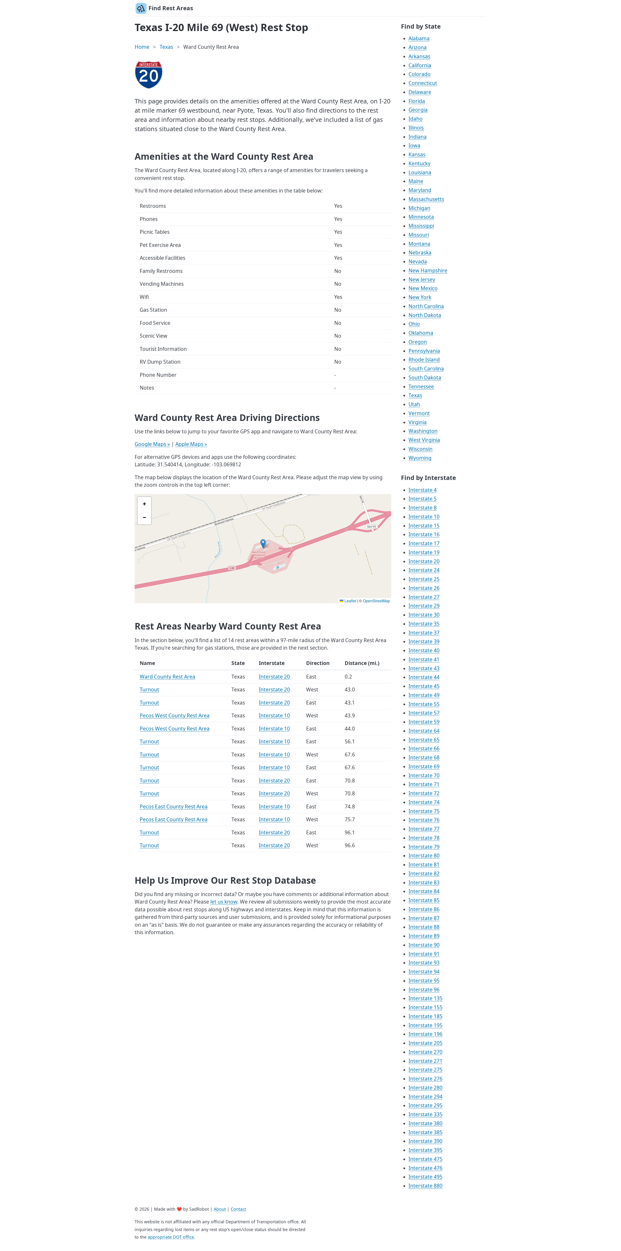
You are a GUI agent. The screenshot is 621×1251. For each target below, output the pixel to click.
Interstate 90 (424, 944)
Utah (414, 404)
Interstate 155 (425, 1007)
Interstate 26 (424, 588)
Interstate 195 (425, 1025)
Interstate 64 (424, 730)
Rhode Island (424, 359)
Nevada (418, 261)
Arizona (418, 47)
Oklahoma (421, 332)
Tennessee (421, 386)
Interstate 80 (424, 855)
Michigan (419, 208)
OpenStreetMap (376, 600)
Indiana (418, 136)
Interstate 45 (424, 686)
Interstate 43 (424, 668)
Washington (423, 431)
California (420, 65)
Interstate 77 (424, 828)
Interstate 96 (424, 989)
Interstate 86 (424, 909)
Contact (238, 1209)
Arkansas (419, 56)
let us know (223, 901)
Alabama (419, 38)
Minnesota (421, 216)
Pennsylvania (424, 350)
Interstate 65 (424, 739)
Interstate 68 (424, 757)
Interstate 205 (425, 1043)
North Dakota (425, 315)
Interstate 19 (424, 552)
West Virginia (424, 440)
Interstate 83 (424, 882)
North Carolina (426, 306)
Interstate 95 (424, 980)
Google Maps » (152, 444)
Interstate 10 (274, 715)
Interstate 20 (274, 676)
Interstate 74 (424, 802)
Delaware (420, 92)
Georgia (418, 109)
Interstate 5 (423, 498)
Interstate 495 (425, 1176)
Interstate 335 (425, 1114)
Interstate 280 (425, 1087)
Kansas (417, 154)
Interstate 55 (424, 704)
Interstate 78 (424, 837)
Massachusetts (426, 199)
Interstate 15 (424, 525)
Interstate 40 (424, 650)
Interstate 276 (425, 1078)
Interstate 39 (424, 641)
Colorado (420, 74)
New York (420, 297)
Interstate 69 (424, 766)
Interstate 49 (424, 695)
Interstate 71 (424, 784)
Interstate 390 (425, 1141)
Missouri (419, 234)
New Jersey (422, 279)
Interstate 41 (424, 659)
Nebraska (420, 252)
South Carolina (426, 368)
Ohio (414, 323)
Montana (419, 243)
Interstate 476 (425, 1168)
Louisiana (420, 172)
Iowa (414, 145)
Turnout (149, 689)
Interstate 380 (425, 1123)
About (220, 1209)
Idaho (416, 118)
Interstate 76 (424, 819)
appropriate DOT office (171, 1237)
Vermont (419, 413)
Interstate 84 (424, 891)
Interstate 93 (424, 962)
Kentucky (420, 163)
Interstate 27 (424, 597)
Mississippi (421, 225)
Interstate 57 (424, 712)
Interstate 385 (425, 1132)
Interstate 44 (424, 677)
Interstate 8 (423, 507)
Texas (166, 46)
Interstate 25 (424, 579)
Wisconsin (421, 448)
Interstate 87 (424, 918)
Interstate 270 (425, 1052)
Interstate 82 (424, 873)
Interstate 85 (424, 900)
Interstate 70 (424, 775)
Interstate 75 (424, 811)
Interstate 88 (424, 927)
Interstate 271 (425, 1061)
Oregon (418, 341)
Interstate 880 (425, 1185)
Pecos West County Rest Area (175, 715)
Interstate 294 (425, 1096)
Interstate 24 (424, 570)
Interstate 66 (424, 748)
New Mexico (423, 288)
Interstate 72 (424, 793)
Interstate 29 (424, 605)
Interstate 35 (424, 623)
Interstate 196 (425, 1034)
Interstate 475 (425, 1159)
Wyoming (420, 457)
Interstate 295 (425, 1105)
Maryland (420, 190)
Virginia (418, 422)
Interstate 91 (424, 953)
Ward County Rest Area (167, 676)
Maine (416, 181)
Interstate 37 (424, 632)
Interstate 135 (425, 998)
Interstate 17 (424, 543)
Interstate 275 (425, 1069)
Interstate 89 (424, 935)
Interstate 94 (424, 971)
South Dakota (425, 377)
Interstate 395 (425, 1150)
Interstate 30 (424, 614)
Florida (417, 101)
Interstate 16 (424, 534)
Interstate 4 (423, 490)
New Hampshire (428, 270)
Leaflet (349, 600)
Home (142, 46)
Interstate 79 (424, 846)
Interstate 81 (424, 864)
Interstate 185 (425, 1016)
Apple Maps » (191, 444)
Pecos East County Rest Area (174, 806)
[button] (263, 544)
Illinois (416, 127)
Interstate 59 (424, 721)
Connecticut (423, 83)
